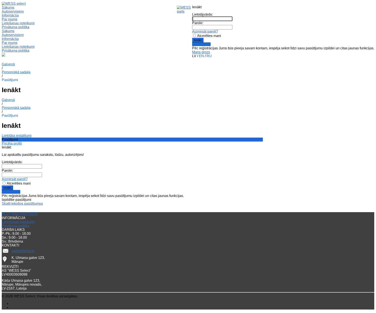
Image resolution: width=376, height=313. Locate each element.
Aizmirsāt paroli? (205, 31)
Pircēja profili (12, 143)
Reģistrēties (201, 44)
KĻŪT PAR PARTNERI (20, 214)
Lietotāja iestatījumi (17, 135)
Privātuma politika (15, 27)
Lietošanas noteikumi (18, 23)
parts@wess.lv (23, 251)
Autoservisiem (13, 35)
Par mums (9, 19)
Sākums (8, 31)
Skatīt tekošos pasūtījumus (22, 203)
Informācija (10, 39)
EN (201, 56)
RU (209, 56)
